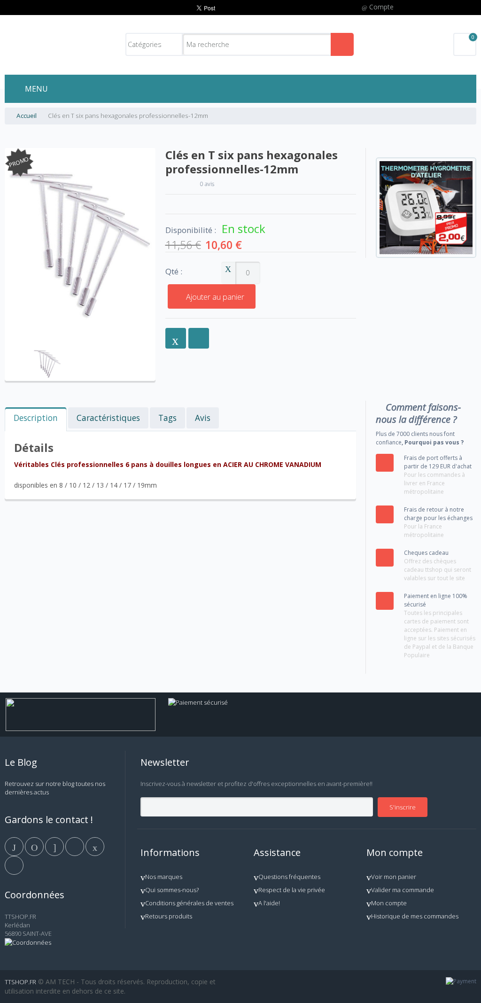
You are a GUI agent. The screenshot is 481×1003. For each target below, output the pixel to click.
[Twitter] (35, 846)
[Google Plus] (55, 846)
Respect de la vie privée (291, 890)
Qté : (173, 272)
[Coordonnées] (28, 942)
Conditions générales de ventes (189, 903)
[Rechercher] (342, 44)
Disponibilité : (190, 230)
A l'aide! (269, 903)
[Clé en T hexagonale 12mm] (47, 350)
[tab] (36, 419)
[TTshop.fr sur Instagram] (75, 846)
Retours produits (168, 916)
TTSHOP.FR (20, 982)
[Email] (94, 846)
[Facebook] (15, 846)
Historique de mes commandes (414, 916)
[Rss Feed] (14, 865)
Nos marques (163, 876)
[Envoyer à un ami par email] (175, 338)
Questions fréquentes (289, 876)
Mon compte (389, 903)
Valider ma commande (402, 890)
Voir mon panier (393, 876)
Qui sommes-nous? (172, 890)
